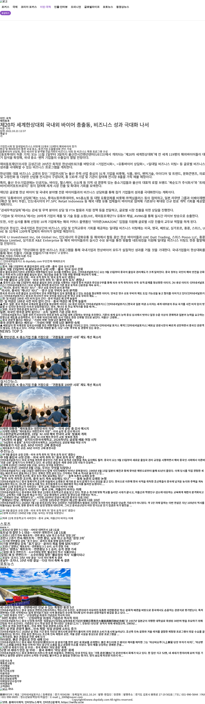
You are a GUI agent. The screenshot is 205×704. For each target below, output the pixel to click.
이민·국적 (45, 7)
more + (4, 527)
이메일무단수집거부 (11, 681)
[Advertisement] (98, 69)
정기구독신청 (7, 671)
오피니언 (76, 7)
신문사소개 (6, 660)
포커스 (5, 7)
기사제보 (5, 666)
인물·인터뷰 (61, 7)
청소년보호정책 (8, 678)
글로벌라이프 (92, 7)
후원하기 (5, 13)
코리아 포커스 (29, 7)
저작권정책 (6, 684)
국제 (15, 7)
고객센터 (5, 686)
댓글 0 (3, 133)
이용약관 (5, 673)
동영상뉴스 (122, 7)
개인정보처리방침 (9, 676)
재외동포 (5, 121)
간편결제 (5, 668)
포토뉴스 (108, 7)
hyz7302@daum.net (12, 258)
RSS (10, 689)
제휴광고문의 (7, 663)
